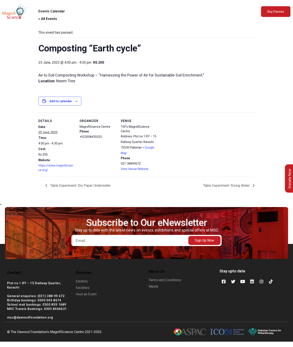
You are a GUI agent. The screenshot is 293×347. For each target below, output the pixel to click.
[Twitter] (233, 281)
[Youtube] (242, 281)
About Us (108, 12)
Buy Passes (275, 12)
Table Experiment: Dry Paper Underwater (80, 185)
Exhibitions (128, 12)
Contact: (14, 272)
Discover (83, 272)
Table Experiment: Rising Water (227, 185)
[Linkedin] (252, 281)
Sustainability (150, 12)
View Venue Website (134, 169)
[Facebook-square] (223, 281)
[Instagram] (261, 281)
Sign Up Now (204, 240)
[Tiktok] (271, 281)
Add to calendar (60, 101)
